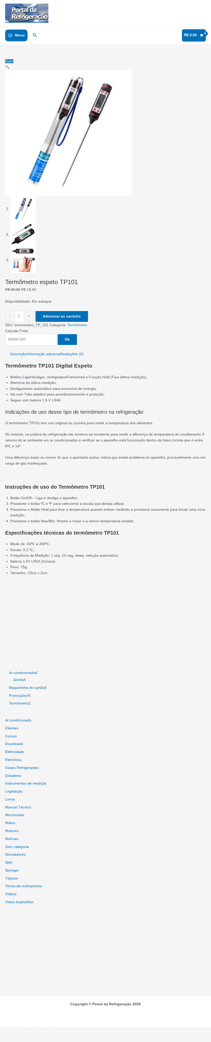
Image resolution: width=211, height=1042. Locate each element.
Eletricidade (14, 752)
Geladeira (13, 776)
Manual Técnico (18, 807)
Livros (10, 799)
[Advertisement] (105, 617)
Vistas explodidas (19, 902)
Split (8, 862)
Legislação (14, 791)
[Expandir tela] (22, 1031)
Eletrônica (13, 760)
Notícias (11, 839)
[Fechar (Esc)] (53, 1031)
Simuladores (15, 854)
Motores (12, 831)
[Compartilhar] (38, 1031)
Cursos (11, 736)
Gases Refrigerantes (22, 768)
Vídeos (10, 894)
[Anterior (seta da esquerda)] (7, 1038)
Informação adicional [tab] (43, 354)
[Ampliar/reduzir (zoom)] (7, 1031)
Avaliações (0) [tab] (72, 354)
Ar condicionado (18, 720)
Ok (67, 339)
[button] (35, 35)
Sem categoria (17, 847)
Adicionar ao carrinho (62, 316)
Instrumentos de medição (26, 783)
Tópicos (11, 878)
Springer (12, 870)
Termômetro (77, 325)
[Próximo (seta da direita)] (22, 1038)
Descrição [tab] (18, 354)
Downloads (14, 744)
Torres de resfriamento (23, 886)
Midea (10, 823)
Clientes (11, 728)
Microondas (14, 815)
